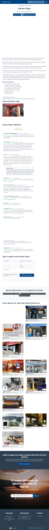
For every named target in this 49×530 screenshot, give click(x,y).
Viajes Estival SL (29, 391)
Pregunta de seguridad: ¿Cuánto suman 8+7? (10, 275)
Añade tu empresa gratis (24, 464)
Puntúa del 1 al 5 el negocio (25, 261)
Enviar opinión (27, 275)
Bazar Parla (28, 427)
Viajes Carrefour (6, 391)
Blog (9, 520)
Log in (9, 517)
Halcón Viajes (6, 373)
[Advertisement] (24, 27)
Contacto (40, 516)
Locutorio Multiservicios (8, 409)
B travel (28, 337)
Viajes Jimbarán (6, 427)
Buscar (36, 495)
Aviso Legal (24, 517)
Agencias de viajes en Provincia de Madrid (11, 293)
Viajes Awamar (6, 337)
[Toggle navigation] (46, 2)
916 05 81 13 (18, 14)
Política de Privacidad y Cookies (24, 518)
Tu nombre (6, 261)
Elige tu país (13, 528)
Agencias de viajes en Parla (25, 5)
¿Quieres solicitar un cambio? (8, 97)
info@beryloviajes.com (29, 14)
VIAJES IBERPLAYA (30, 373)
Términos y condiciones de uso (24, 516)
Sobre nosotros (9, 516)
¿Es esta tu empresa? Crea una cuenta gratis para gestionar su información (18, 98)
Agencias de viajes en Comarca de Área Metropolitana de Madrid (33, 293)
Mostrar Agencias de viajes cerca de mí (25, 498)
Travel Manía (6, 445)
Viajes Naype (6, 355)
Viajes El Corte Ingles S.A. (32, 319)
